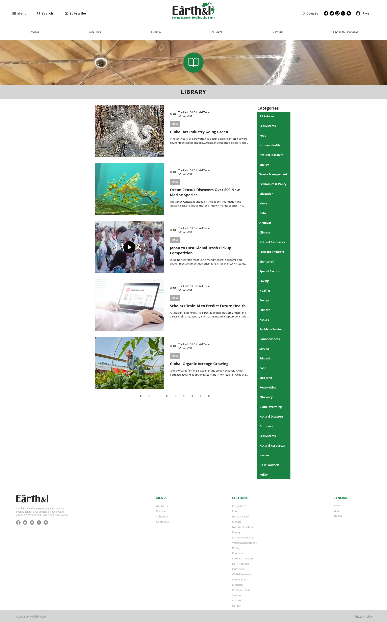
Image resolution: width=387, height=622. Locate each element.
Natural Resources (243, 537)
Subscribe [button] (162, 516)
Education (238, 553)
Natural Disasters (242, 527)
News (336, 505)
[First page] (141, 396)
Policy (235, 548)
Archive (337, 516)
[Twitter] (332, 13)
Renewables (239, 579)
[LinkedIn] (343, 13)
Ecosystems (239, 506)
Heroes (236, 605)
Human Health (241, 516)
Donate (160, 511)
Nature (236, 600)
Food (235, 511)
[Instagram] (337, 13)
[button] (24, 13)
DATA (175, 123)
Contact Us (163, 522)
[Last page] (209, 396)
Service (236, 595)
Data (336, 510)
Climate (236, 522)
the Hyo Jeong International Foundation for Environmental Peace (40, 510)
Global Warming (241, 574)
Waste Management (244, 543)
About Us (162, 506)
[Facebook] (326, 13)
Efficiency (237, 584)
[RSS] (348, 13)
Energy (236, 532)
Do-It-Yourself (240, 563)
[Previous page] (149, 396)
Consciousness (241, 590)
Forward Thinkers (242, 558)
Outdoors (238, 569)
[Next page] (200, 396)
